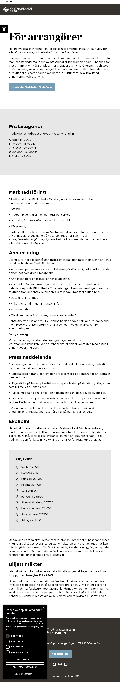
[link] (4, 29)
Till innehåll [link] (7, 2)
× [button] (43, 608)
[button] (25, 674)
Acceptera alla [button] (25, 659)
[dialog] (25, 642)
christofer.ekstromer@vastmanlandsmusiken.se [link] (50, 588)
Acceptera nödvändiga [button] (25, 667)
